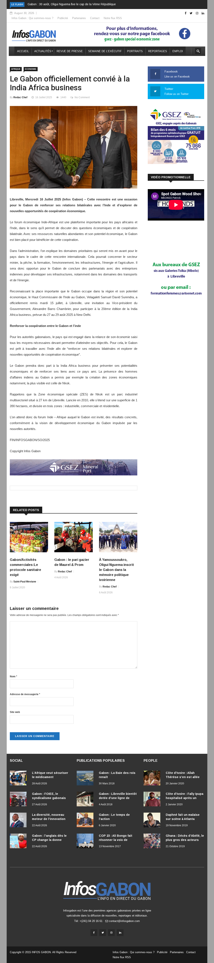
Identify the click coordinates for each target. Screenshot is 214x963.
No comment (82, 97)
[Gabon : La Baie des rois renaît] (86, 779)
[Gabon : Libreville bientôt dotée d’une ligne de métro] (86, 800)
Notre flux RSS (113, 18)
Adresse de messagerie (25, 694)
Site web (15, 712)
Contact (94, 18)
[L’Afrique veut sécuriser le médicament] (19, 779)
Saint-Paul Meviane (24, 581)
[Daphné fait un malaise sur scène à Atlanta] (153, 821)
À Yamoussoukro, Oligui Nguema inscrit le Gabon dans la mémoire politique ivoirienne (116, 570)
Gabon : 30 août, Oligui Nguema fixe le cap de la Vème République (72, 4)
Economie (30, 69)
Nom (13, 676)
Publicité (62, 18)
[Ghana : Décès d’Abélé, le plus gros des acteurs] (153, 842)
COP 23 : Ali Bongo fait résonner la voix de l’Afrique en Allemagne (115, 840)
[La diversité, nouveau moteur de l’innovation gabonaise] (19, 821)
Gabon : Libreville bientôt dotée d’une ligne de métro (118, 798)
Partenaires (79, 18)
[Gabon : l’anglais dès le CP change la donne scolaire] (19, 842)
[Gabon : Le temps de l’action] (86, 821)
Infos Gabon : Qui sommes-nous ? (32, 18)
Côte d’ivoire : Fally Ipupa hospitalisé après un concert (184, 798)
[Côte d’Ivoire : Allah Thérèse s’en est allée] (153, 779)
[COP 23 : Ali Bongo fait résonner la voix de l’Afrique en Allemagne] (86, 842)
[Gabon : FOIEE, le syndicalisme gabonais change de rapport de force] (19, 800)
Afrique (15, 69)
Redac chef (20, 97)
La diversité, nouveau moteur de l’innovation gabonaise (48, 819)
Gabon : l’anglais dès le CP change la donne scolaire (49, 840)
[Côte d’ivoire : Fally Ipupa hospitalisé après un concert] (153, 800)
